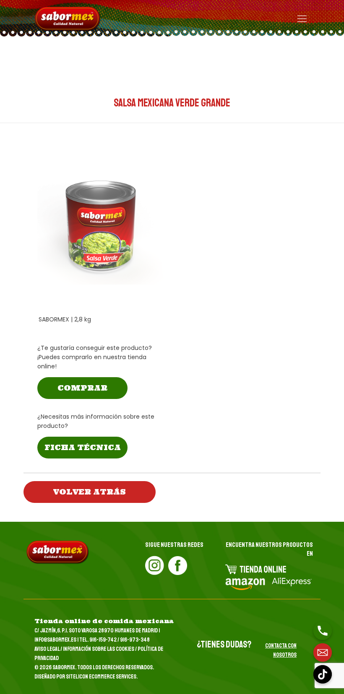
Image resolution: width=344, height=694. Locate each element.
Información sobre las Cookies (98, 649)
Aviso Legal (47, 649)
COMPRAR (82, 388)
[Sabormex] (68, 19)
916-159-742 (103, 639)
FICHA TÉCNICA (82, 447)
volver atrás (89, 492)
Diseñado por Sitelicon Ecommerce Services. (86, 676)
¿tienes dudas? (224, 644)
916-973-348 (135, 639)
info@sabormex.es (55, 639)
